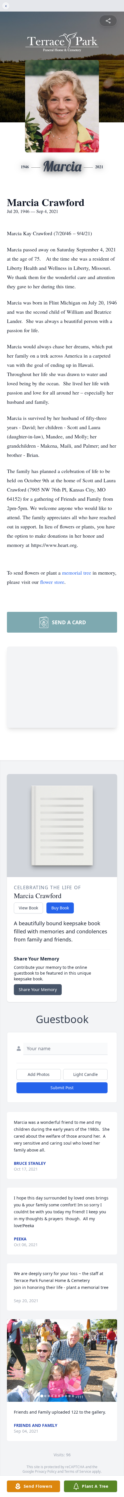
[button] (62, 1360)
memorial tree (76, 572)
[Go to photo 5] (56, 1396)
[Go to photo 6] (59, 1396)
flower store (52, 581)
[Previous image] (12, 1360)
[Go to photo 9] (69, 1396)
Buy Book (60, 908)
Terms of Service (77, 1471)
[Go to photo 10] (73, 1396)
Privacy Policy (46, 1471)
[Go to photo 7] (62, 1396)
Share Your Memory (38, 989)
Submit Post (62, 1087)
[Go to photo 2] (45, 1396)
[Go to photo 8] (66, 1396)
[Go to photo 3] (49, 1396)
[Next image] (111, 1360)
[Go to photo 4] (52, 1396)
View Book (28, 908)
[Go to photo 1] (41, 1396)
